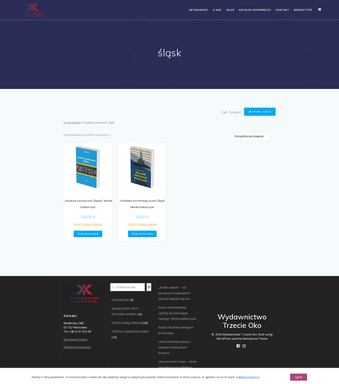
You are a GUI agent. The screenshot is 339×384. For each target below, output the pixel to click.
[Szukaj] (149, 287)
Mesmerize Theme (255, 339)
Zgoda (298, 377)
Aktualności (198, 9)
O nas (217, 9)
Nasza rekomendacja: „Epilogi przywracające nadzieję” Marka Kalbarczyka (177, 313)
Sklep (230, 9)
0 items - (261, 111)
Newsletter (303, 9)
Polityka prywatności (248, 377)
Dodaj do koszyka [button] (88, 233)
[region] (169, 376)
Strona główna (72, 122)
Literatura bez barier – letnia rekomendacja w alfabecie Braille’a (177, 367)
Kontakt (282, 9)
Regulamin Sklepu (75, 339)
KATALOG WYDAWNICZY (255, 9)
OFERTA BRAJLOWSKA (88, 225)
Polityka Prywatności (77, 347)
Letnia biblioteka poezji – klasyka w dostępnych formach (174, 347)
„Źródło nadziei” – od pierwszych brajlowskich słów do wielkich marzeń (174, 293)
